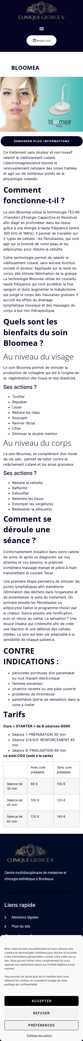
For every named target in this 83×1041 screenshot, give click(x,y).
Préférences (41, 1025)
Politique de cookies (39, 1035)
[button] (41, 28)
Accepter (42, 1001)
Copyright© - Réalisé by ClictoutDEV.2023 (37, 892)
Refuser (41, 1013)
